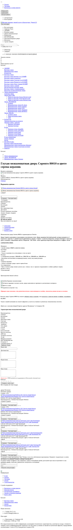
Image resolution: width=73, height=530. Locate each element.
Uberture (3, 181)
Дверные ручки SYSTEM (15, 135)
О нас (6, 476)
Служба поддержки (7, 485)
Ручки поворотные (10, 137)
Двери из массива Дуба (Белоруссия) (19, 98)
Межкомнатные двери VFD (16, 108)
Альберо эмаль (12, 114)
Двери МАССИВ (9, 95)
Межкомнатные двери (11, 71)
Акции (6, 504)
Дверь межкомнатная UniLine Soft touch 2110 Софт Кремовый (19, 422)
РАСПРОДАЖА (9, 142)
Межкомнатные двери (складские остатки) (17, 146)
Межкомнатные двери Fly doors (17, 105)
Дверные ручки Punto (14, 134)
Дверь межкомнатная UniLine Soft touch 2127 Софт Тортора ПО (20, 446)
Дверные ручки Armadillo (15, 129)
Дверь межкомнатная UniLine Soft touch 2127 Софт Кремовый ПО (21, 434)
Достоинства (5, 350)
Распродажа (7, 505)
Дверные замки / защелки (12, 122)
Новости (7, 148)
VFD (9, 118)
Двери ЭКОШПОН (10, 102)
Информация (5, 473)
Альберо (10, 103)
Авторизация (8, 18)
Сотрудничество (9, 482)
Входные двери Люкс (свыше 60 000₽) (16, 84)
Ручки (6, 127)
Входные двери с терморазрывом (14, 89)
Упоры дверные (9, 138)
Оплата (6, 4)
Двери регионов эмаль (15, 116)
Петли (6, 140)
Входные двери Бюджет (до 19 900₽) (15, 76)
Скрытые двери (9, 94)
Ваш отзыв (4, 369)
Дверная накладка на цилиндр (13, 121)
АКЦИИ (7, 68)
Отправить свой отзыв (7, 383)
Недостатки (4, 359)
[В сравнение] (20, 405)
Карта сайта (7, 494)
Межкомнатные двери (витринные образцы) (17, 145)
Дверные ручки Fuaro (14, 132)
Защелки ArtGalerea (14, 124)
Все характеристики (7, 208)
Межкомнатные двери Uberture (17, 106)
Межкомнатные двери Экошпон (17, 110)
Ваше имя (4, 347)
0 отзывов (4, 200)
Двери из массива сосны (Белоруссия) (19, 100)
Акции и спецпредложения (12, 493)
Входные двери (9, 70)
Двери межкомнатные (11, 92)
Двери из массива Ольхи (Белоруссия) (19, 97)
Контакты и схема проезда (12, 7)
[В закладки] (18, 405)
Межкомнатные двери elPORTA (17, 111)
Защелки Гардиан (13, 126)
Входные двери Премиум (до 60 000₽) (15, 82)
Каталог (3, 497)
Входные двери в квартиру (12, 78)
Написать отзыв (5, 345)
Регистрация (8, 19)
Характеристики (9, 227)
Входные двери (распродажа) (13, 143)
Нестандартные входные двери (13, 87)
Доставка (7, 6)
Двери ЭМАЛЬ (9, 113)
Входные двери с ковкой (11, 85)
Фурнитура (7, 73)
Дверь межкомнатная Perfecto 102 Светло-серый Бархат (17, 410)
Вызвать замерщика (7, 171)
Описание (7, 226)
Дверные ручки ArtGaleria (16, 130)
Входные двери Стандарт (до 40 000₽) (15, 80)
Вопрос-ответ (8, 230)
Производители (9, 490)
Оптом (6, 480)
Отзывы (7, 229)
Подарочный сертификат (11, 491)
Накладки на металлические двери (14, 90)
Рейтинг (3, 379)
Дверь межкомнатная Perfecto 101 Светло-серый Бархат (17, 396)
